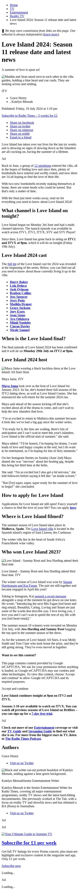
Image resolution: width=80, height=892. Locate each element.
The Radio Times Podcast (23, 738)
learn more (51, 34)
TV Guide (14, 731)
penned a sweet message (50, 596)
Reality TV (17, 16)
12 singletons (42, 165)
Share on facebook (22, 122)
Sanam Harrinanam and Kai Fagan (37, 583)
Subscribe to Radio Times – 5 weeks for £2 (29, 115)
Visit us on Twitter (22, 763)
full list (12, 264)
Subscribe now (11, 866)
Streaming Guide (40, 731)
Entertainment (19, 12)
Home (14, 5)
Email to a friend (20, 137)
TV (12, 8)
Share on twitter (20, 126)
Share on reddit (20, 133)
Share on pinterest (21, 130)
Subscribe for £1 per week (29, 842)
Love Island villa (42, 529)
